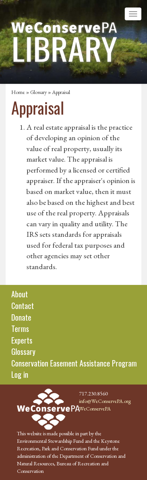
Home (18, 92)
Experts (21, 340)
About (19, 294)
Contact (22, 305)
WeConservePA (95, 408)
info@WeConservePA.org (105, 401)
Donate (21, 317)
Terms (20, 328)
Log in (19, 374)
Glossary (38, 92)
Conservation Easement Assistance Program (74, 363)
